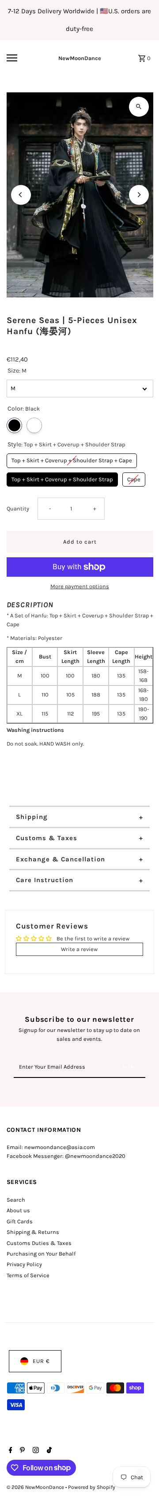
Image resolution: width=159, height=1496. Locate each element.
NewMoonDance (79, 58)
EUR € (41, 1361)
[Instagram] (34, 1451)
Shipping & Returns (33, 1232)
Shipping (32, 817)
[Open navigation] (18, 58)
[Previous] (21, 195)
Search (16, 1199)
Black (14, 425)
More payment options (79, 586)
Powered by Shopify (91, 1487)
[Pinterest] (21, 1451)
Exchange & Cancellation (60, 859)
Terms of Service (28, 1275)
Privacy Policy (24, 1264)
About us (18, 1210)
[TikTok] (48, 1451)
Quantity (18, 508)
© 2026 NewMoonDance (36, 1487)
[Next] (139, 195)
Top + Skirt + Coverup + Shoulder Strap (62, 477)
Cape (134, 477)
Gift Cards (20, 1221)
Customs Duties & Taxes (39, 1243)
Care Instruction (44, 880)
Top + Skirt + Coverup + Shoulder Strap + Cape (72, 458)
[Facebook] (9, 1451)
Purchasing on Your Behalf (41, 1253)
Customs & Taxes (46, 838)
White (34, 425)
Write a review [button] (79, 949)
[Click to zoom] (139, 107)
